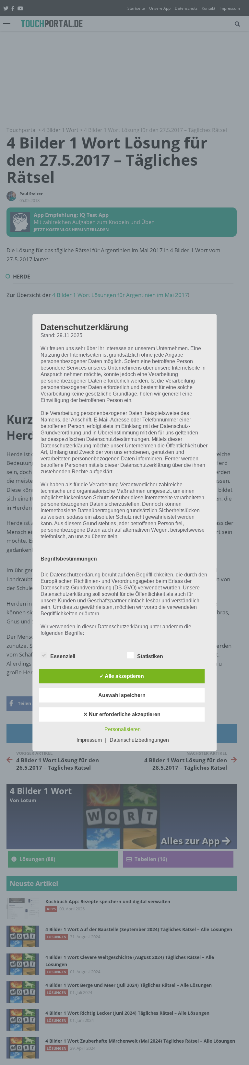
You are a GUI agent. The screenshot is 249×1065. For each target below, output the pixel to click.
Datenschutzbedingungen (139, 740)
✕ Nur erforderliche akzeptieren (121, 714)
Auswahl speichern (122, 695)
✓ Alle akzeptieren (122, 676)
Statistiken (150, 656)
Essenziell (62, 656)
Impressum (89, 740)
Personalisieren (122, 729)
